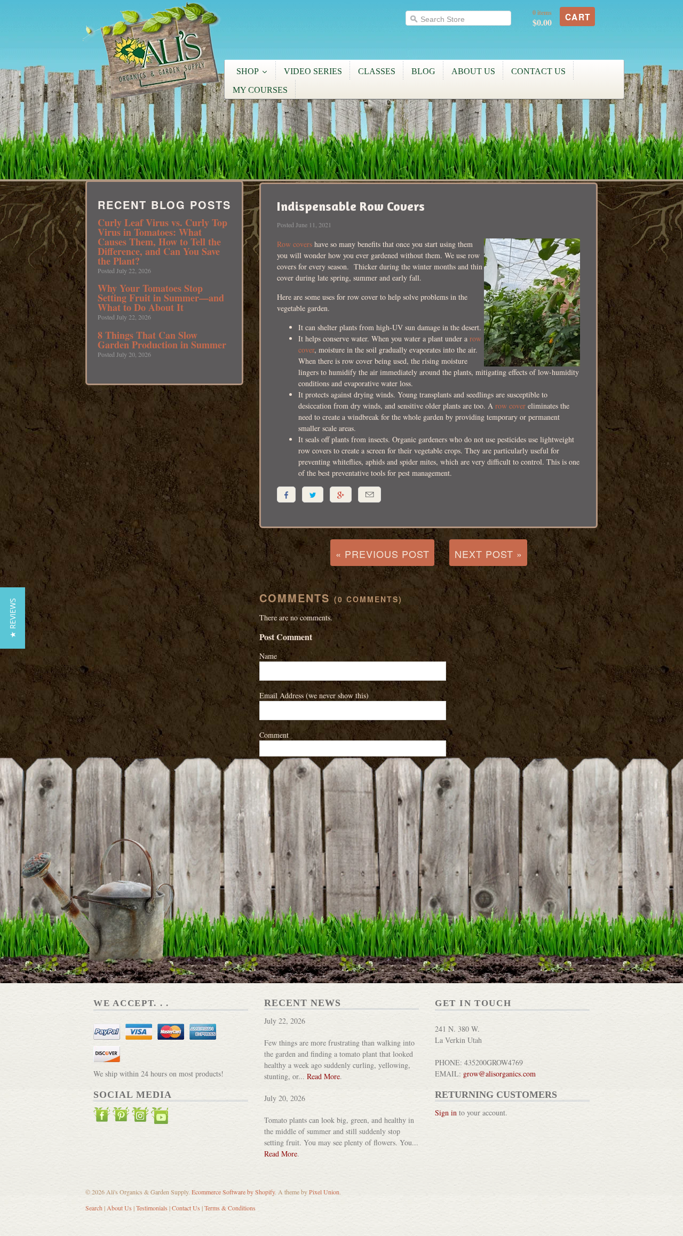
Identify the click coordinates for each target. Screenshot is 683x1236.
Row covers (294, 244)
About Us (119, 1207)
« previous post (383, 554)
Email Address (314, 695)
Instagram (140, 1117)
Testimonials (152, 1207)
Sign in (446, 1112)
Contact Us (186, 1207)
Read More (323, 1076)
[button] (12, 618)
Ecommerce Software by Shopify (233, 1191)
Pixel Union (324, 1191)
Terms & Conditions (230, 1207)
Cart (578, 17)
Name (268, 656)
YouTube (159, 1117)
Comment (274, 735)
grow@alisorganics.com (499, 1073)
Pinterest (121, 1117)
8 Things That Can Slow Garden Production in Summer (162, 340)
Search (93, 1207)
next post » (488, 554)
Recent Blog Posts (164, 205)
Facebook (101, 1117)
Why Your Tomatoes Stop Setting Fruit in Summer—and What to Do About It (161, 297)
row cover (510, 406)
